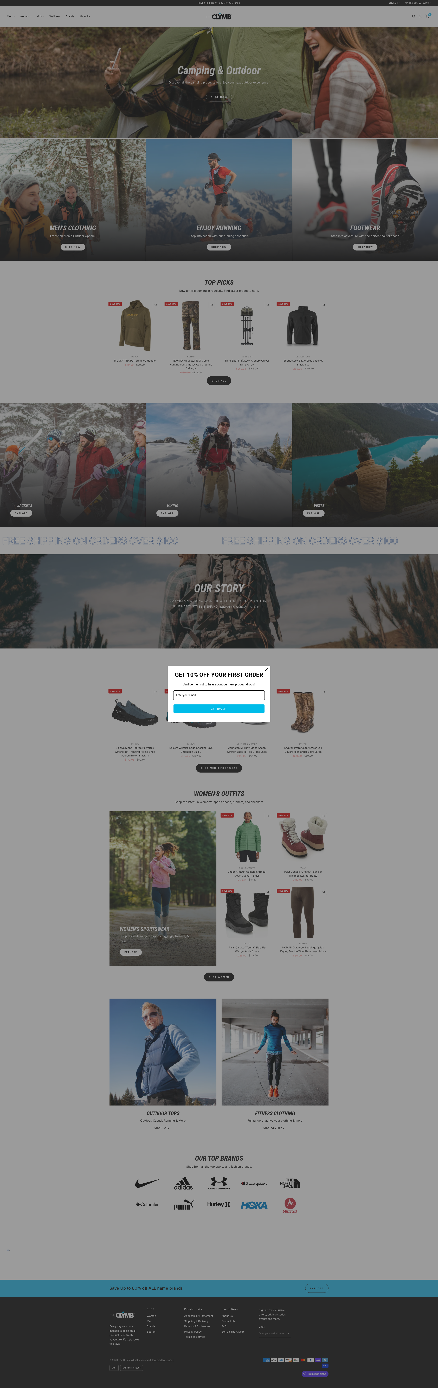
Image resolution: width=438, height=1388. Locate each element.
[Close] (266, 670)
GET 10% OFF (219, 708)
